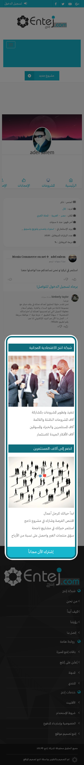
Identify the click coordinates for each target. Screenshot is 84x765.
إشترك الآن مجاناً (41, 552)
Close (74, 337)
